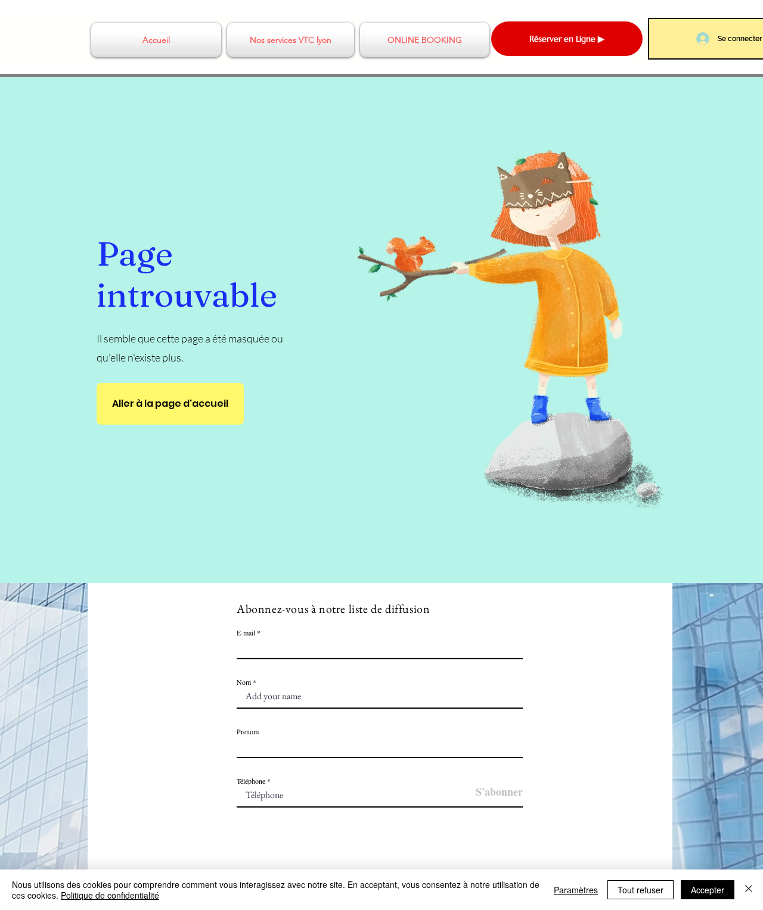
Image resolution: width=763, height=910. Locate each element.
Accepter (707, 890)
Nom (245, 681)
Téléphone (251, 780)
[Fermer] (749, 889)
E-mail (246, 632)
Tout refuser (640, 890)
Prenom (248, 731)
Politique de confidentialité (110, 895)
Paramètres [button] (576, 890)
